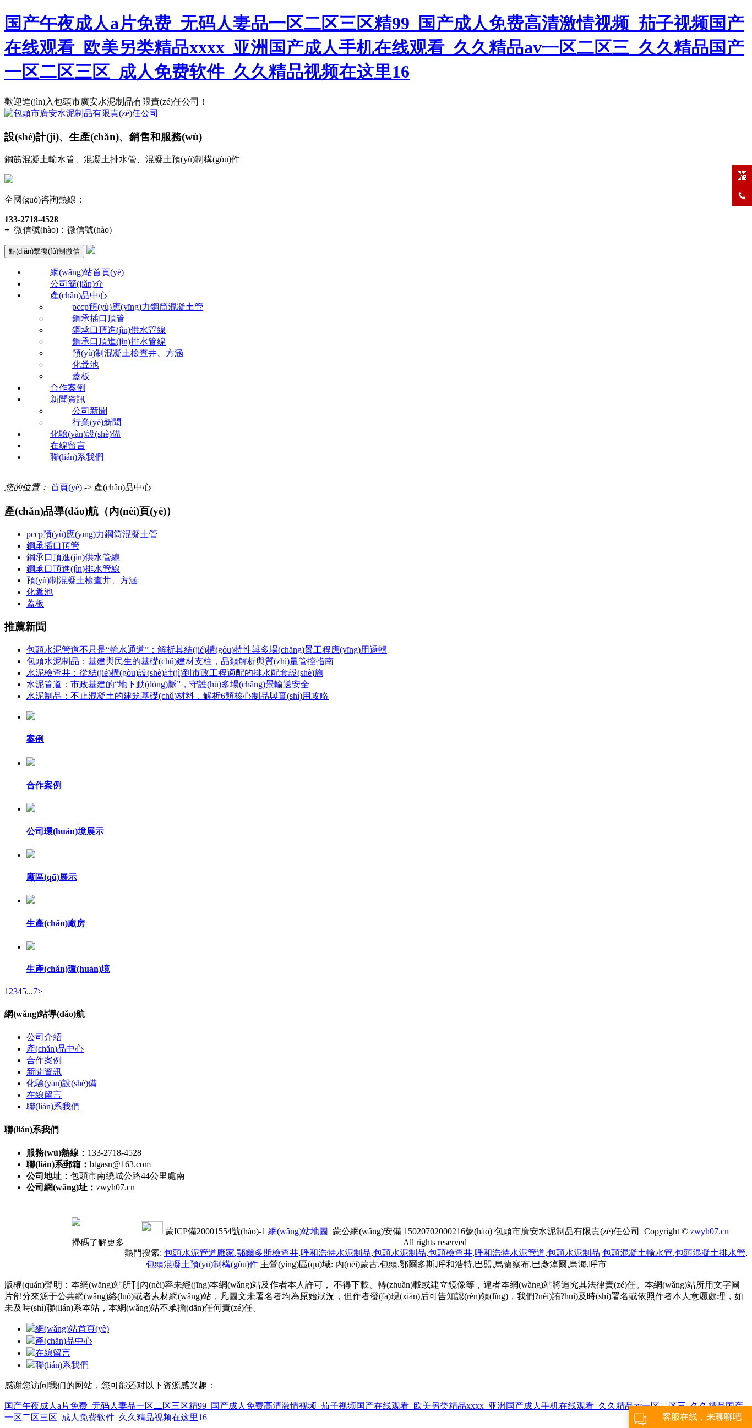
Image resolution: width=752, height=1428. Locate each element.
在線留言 (67, 445)
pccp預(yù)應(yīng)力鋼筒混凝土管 (137, 306)
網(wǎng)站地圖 (298, 1231)
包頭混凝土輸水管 (637, 1252)
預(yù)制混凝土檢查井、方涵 (82, 580)
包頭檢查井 (450, 1252)
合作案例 (67, 387)
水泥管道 (510, 1252)
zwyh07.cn (709, 1231)
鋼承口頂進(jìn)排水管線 (119, 341)
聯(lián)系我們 (76, 457)
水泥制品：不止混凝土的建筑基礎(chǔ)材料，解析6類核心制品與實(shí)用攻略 (177, 696)
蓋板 (81, 376)
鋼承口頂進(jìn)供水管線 (119, 330)
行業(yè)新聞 (96, 422)
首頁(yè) (66, 487)
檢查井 (267, 1252)
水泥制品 (336, 1252)
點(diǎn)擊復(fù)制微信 (44, 251)
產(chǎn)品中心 (78, 295)
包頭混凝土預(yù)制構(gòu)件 (202, 1264)
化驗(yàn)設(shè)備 (85, 434)
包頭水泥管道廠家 (199, 1252)
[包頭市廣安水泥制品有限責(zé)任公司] (81, 113)
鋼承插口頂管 (98, 318)
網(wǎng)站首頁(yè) (87, 272)
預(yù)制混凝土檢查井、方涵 (127, 353)
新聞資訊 (67, 399)
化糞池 (85, 364)
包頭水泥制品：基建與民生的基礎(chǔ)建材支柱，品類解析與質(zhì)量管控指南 (180, 661)
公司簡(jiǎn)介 (76, 283)
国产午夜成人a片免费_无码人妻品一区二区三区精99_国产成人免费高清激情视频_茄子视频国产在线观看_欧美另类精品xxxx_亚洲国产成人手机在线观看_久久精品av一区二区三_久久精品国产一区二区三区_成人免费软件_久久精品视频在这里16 (374, 47)
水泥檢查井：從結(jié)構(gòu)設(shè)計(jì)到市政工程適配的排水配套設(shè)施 (174, 672)
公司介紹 (44, 1037)
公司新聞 (89, 410)
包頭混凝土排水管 (710, 1252)
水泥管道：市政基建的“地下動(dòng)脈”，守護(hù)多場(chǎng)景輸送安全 (167, 684)
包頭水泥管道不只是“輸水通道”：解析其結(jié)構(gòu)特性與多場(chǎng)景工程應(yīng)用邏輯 (206, 649)
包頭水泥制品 (399, 1252)
